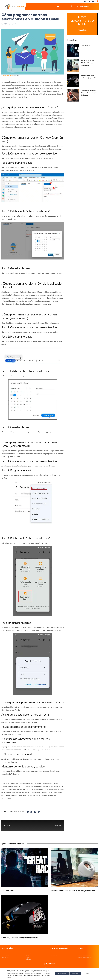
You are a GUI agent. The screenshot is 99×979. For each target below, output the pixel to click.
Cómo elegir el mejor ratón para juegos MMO (19, 937)
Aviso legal (81, 953)
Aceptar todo (62, 973)
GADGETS (28, 953)
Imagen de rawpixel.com (7, 75)
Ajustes (86, 973)
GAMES (27, 957)
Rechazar (75, 973)
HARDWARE (5, 955)
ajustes (9, 977)
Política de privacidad (85, 957)
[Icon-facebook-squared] (85, 1)
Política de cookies (84, 955)
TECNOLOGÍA (6, 953)
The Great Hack (86, 46)
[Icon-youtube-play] (93, 1)
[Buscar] (71, 6)
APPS (3, 959)
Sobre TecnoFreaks (56, 953)
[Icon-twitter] (89, 1)
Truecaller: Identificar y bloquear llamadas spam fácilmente (89, 93)
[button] (57, 6)
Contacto (53, 955)
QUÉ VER (28, 959)
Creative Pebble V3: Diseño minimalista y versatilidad (87, 63)
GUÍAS (27, 955)
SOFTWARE (5, 957)
